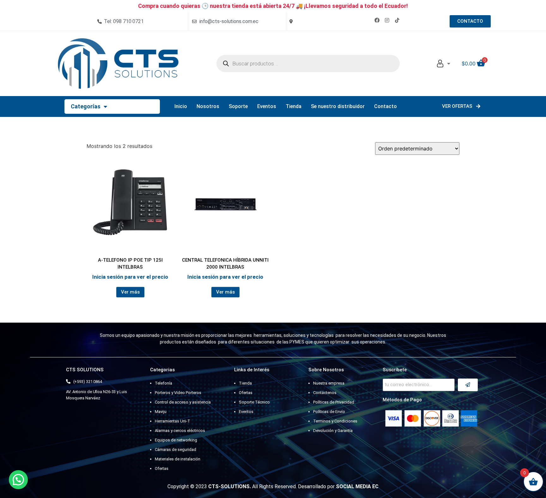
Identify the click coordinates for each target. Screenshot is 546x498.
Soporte (238, 106)
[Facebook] (377, 20)
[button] (18, 479)
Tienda (293, 106)
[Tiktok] (397, 20)
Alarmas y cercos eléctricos (180, 430)
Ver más (130, 292)
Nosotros (208, 106)
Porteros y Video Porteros (178, 392)
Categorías (85, 106)
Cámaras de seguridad (175, 449)
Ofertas (161, 468)
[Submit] (468, 385)
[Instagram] (387, 20)
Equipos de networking (176, 440)
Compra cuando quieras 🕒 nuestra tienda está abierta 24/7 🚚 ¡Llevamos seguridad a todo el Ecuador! (273, 6)
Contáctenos (325, 392)
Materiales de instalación (177, 459)
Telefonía (163, 383)
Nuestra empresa (328, 383)
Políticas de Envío (329, 411)
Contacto (385, 106)
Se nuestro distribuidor (338, 106)
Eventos (266, 106)
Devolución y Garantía (333, 430)
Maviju (161, 411)
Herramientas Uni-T (172, 421)
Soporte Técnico (254, 402)
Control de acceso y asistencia (183, 402)
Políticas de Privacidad (333, 402)
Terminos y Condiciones (335, 421)
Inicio (180, 106)
